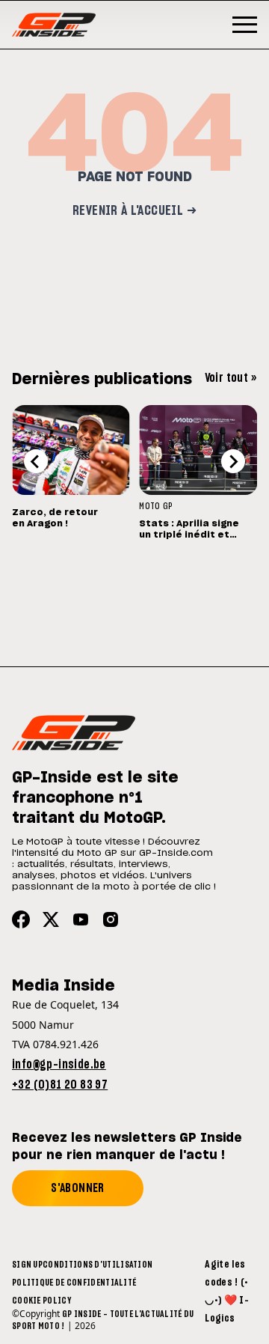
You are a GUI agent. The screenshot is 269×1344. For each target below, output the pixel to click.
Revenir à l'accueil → (134, 211)
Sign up (27, 1264)
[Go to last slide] (36, 461)
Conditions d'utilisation (97, 1264)
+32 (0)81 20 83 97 (60, 1085)
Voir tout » (231, 378)
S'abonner (78, 1188)
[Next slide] (233, 461)
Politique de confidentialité (74, 1282)
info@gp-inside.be (59, 1065)
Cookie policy (41, 1300)
